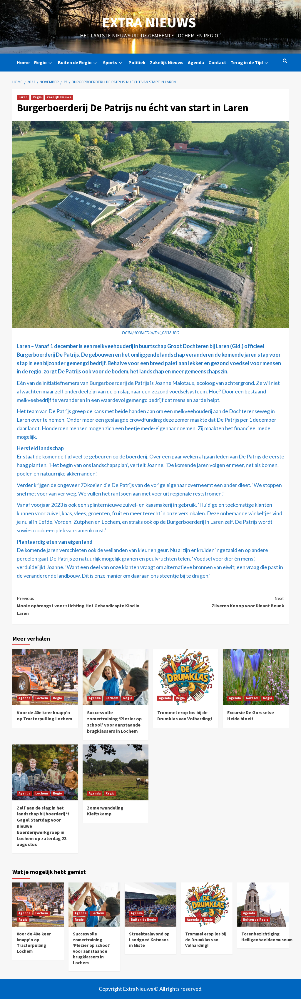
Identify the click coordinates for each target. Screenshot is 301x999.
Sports (110, 62)
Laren (23, 97)
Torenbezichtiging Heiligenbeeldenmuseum (266, 937)
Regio (40, 62)
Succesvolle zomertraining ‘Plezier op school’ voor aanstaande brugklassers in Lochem (114, 721)
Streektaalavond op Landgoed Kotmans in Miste (149, 939)
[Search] (285, 61)
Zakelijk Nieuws (166, 62)
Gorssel (252, 698)
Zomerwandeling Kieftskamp (105, 811)
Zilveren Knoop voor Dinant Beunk (248, 602)
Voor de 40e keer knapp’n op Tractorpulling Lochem (44, 715)
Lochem (41, 698)
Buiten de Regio (75, 62)
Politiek (137, 62)
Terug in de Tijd (246, 62)
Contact (217, 62)
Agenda (196, 62)
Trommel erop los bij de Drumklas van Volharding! (184, 715)
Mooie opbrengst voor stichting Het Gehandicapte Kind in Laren (78, 605)
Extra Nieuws (149, 22)
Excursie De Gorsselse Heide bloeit (250, 715)
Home (23, 62)
